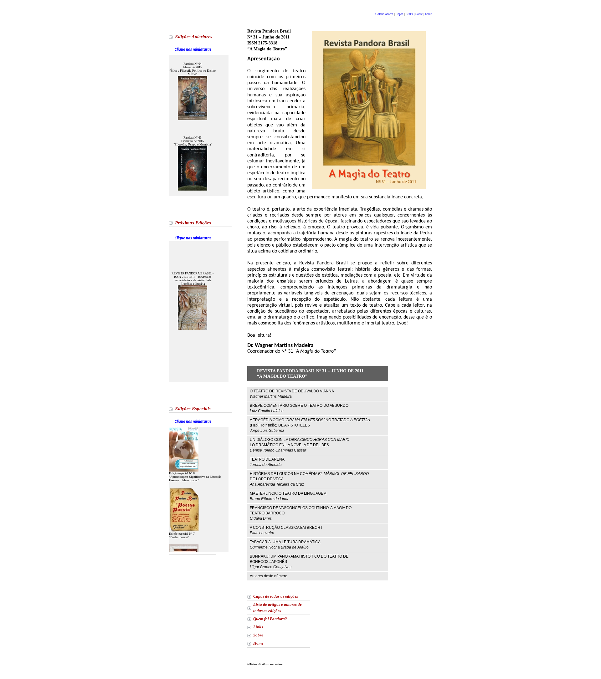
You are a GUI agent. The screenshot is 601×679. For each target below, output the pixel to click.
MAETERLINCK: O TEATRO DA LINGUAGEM (288, 496)
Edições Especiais (193, 408)
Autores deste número (268, 576)
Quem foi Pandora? (270, 619)
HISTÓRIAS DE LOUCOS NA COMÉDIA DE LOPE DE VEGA (309, 479)
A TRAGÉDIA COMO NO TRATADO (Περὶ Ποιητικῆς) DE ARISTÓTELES (310, 425)
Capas (399, 14)
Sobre (419, 14)
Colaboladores (384, 14)
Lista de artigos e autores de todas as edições (277, 607)
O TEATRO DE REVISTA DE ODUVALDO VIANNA (292, 394)
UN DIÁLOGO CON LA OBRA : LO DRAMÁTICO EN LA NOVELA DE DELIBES (300, 444)
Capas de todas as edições (275, 596)
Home (258, 643)
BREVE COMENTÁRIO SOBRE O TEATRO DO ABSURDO (299, 408)
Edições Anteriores (193, 36)
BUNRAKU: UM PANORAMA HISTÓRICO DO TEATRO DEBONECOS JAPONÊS (299, 561)
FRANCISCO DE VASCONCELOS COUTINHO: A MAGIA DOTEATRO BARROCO (301, 513)
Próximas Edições (193, 222)
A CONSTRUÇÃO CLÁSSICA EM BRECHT (286, 530)
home (428, 14)
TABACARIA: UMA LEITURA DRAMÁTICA (285, 544)
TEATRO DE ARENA (267, 462)
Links (409, 14)
